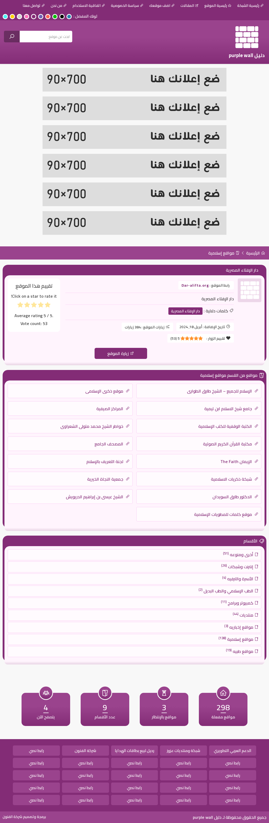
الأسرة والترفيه (238, 578)
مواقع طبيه (240, 651)
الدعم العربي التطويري (232, 750)
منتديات (243, 615)
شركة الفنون (85, 750)
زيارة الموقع (118, 353)
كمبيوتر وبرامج (237, 602)
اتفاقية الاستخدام (87, 5)
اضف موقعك (159, 5)
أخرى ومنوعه (238, 554)
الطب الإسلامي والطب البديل (226, 590)
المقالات (187, 5)
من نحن (56, 5)
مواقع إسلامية (221, 253)
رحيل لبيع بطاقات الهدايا (134, 750)
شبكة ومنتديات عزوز (183, 750)
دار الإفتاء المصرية (185, 311)
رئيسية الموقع (215, 5)
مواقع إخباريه (239, 627)
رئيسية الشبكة (248, 5)
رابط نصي (36, 750)
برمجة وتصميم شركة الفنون (24, 816)
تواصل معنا (31, 5)
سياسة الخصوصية (125, 5)
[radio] (47, 306)
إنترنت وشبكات (237, 566)
